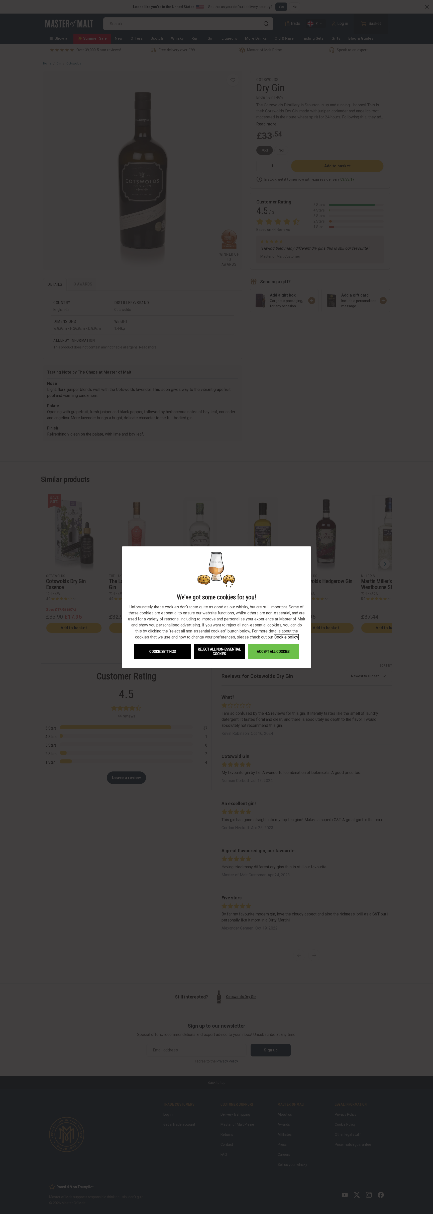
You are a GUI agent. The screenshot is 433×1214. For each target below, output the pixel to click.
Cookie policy (286, 637)
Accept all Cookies (273, 651)
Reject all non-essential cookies (219, 651)
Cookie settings (162, 651)
